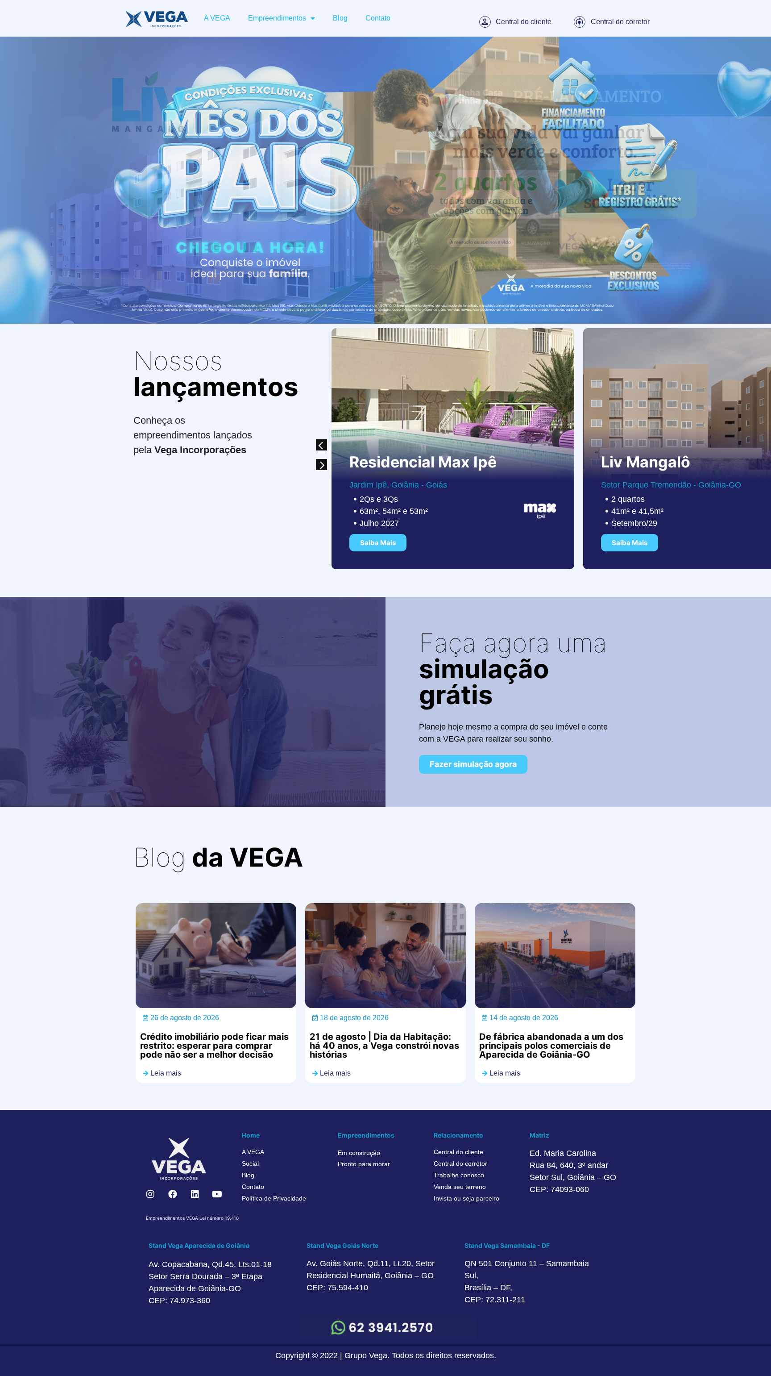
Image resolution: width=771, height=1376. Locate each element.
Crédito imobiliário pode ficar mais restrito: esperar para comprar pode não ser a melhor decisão (214, 1045)
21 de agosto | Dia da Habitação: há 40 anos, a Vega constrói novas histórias (384, 1045)
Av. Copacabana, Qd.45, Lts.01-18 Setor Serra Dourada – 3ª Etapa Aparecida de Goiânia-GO (210, 1276)
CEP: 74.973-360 (179, 1300)
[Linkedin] (195, 1194)
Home (251, 1135)
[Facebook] (172, 1194)
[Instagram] (150, 1194)
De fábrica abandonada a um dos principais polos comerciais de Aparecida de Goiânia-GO (551, 1045)
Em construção (359, 1152)
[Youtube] (217, 1194)
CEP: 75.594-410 (337, 1287)
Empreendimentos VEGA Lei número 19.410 (192, 1218)
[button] (321, 444)
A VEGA (217, 18)
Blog (340, 18)
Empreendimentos (277, 18)
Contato (377, 18)
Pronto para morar (364, 1164)
